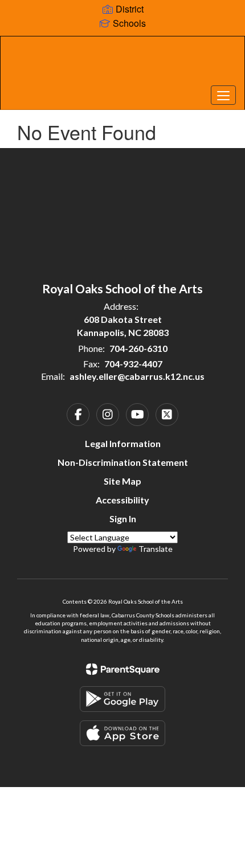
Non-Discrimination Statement (123, 462)
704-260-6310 (138, 348)
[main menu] (223, 95)
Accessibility (122, 499)
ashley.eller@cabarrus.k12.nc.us (137, 376)
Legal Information (123, 443)
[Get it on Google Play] (122, 699)
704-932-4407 (133, 363)
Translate (155, 549)
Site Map (122, 481)
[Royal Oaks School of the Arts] (123, 64)
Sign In (122, 518)
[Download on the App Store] (122, 733)
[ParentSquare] (122, 669)
